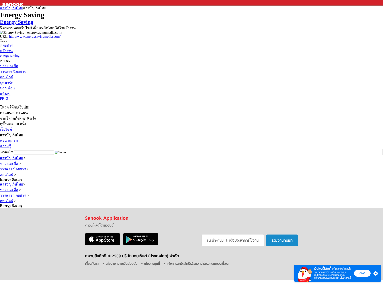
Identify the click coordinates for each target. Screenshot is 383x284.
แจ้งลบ (5, 94)
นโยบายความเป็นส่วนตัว (325, 278)
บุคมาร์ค (7, 83)
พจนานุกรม (9, 140)
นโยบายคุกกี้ (345, 278)
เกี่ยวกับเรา (92, 263)
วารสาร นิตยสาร (13, 71)
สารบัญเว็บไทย (11, 8)
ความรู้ (5, 146)
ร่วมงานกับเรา (282, 241)
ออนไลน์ (6, 77)
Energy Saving (16, 22)
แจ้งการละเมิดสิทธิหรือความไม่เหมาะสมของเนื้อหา (198, 263)
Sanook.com (13, 3)
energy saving (10, 55)
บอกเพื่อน (7, 88)
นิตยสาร (6, 45)
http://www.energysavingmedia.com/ (35, 36)
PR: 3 (4, 98)
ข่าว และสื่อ (9, 66)
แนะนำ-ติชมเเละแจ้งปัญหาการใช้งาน (233, 241)
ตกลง (362, 273)
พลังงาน (6, 51)
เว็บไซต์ (6, 129)
